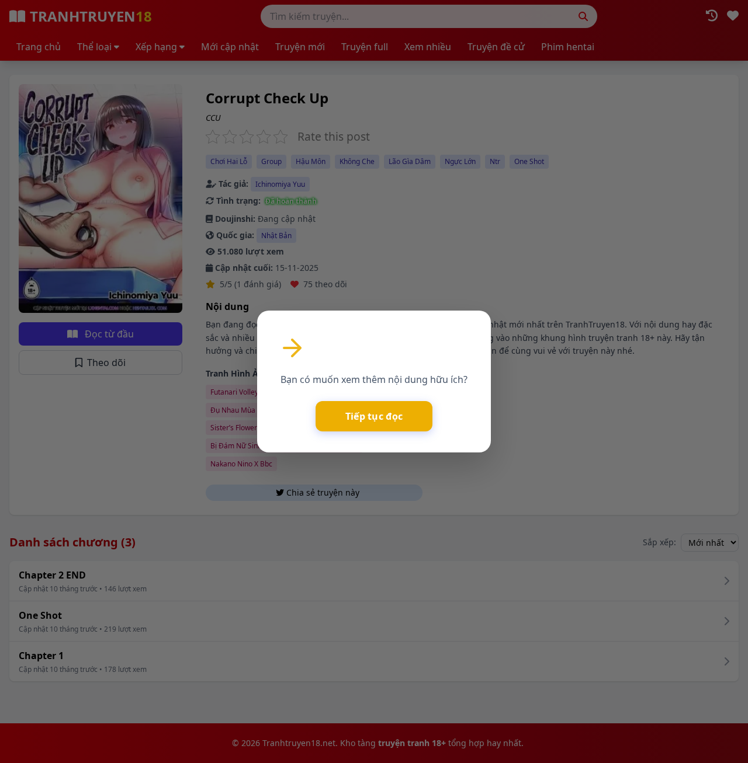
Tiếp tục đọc (374, 416)
